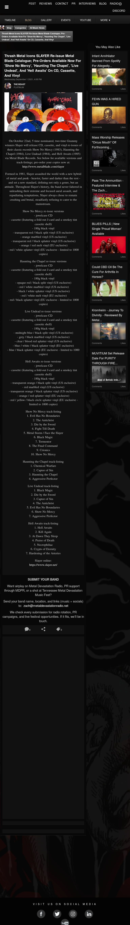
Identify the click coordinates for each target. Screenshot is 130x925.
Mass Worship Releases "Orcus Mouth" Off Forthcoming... (108, 142)
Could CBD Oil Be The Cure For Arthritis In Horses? (107, 271)
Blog (9, 27)
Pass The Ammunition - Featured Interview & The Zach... (107, 185)
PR (73, 3)
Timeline (10, 20)
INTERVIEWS (87, 3)
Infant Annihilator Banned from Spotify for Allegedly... (106, 60)
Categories (20, 27)
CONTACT (61, 3)
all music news (37, 27)
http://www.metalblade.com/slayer (43, 166)
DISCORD (119, 11)
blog (28, 20)
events (65, 20)
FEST (32, 3)
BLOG (102, 3)
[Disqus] (43, 683)
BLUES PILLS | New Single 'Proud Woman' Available (107, 228)
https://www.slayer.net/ (43, 565)
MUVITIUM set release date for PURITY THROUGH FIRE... (108, 358)
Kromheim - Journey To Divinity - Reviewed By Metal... (107, 315)
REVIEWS (45, 3)
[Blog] (3, 46)
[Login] (120, 3)
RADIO (114, 3)
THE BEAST (19, 84)
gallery (46, 20)
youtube (85, 20)
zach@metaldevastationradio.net (45, 605)
